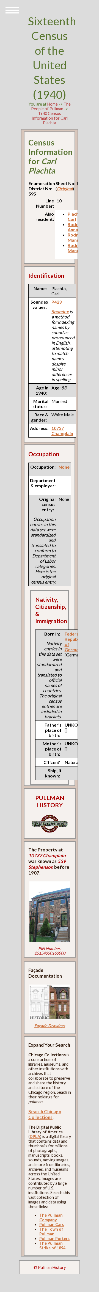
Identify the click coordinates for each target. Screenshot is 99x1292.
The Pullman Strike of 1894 (52, 1245)
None (64, 466)
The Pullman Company (51, 1217)
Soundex (60, 311)
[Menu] (12, 10)
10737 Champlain (62, 430)
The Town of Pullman (51, 1231)
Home (52, 104)
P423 (56, 301)
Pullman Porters (54, 1238)
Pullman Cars (51, 1224)
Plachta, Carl (76, 216)
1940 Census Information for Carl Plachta (50, 118)
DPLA (35, 1136)
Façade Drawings (49, 1025)
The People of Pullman (51, 106)
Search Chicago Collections (44, 1114)
